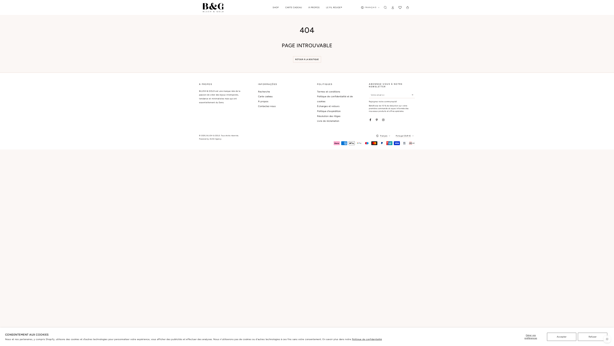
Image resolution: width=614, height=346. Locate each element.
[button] (385, 7)
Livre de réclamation (328, 120)
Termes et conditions (328, 91)
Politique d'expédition (329, 111)
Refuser (593, 336)
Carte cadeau (265, 96)
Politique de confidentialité (367, 339)
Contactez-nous (267, 106)
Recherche (264, 91)
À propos (263, 101)
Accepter (562, 336)
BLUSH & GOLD (213, 136)
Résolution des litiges (329, 116)
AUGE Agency (216, 139)
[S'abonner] (413, 95)
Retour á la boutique (307, 59)
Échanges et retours (328, 106)
